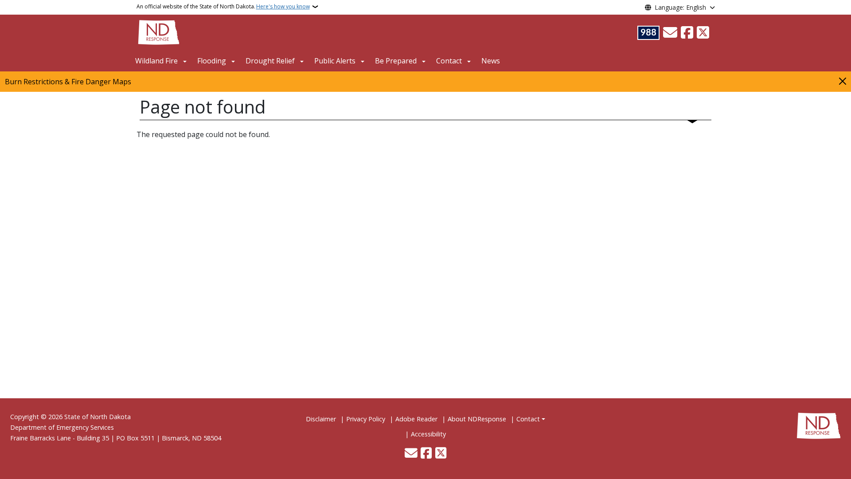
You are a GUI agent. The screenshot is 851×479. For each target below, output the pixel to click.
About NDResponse (477, 419)
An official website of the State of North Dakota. (223, 6)
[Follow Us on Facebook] (687, 32)
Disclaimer (321, 419)
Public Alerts (334, 61)
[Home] (159, 31)
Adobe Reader (416, 419)
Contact (528, 419)
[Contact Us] (670, 32)
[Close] (843, 81)
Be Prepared (396, 61)
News (490, 61)
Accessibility (428, 434)
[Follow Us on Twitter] (703, 32)
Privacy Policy (365, 419)
